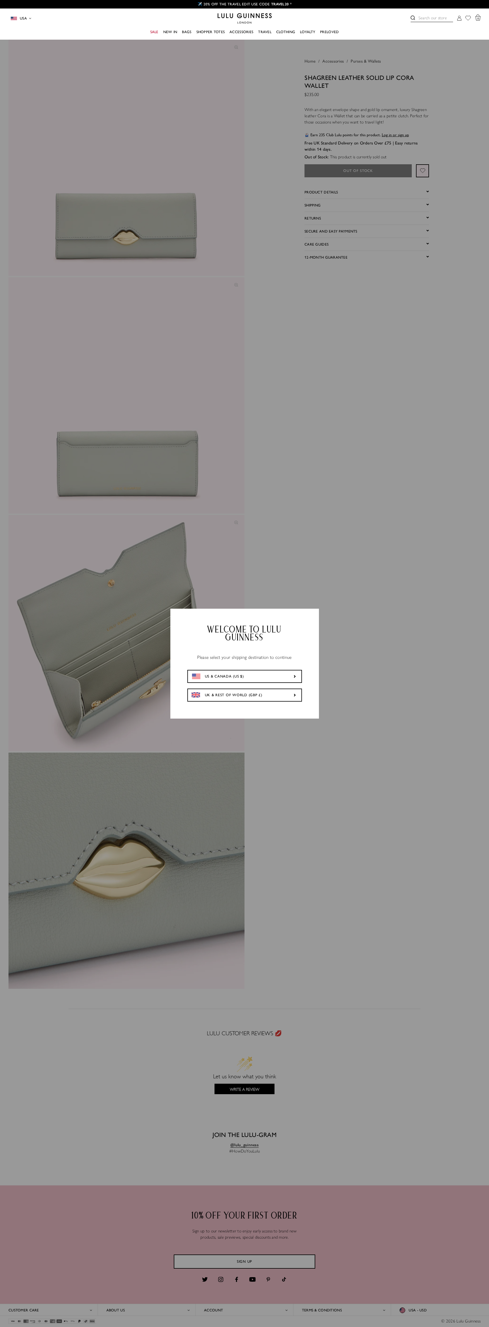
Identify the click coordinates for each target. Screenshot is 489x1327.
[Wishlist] (468, 18)
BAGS (186, 32)
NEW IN (170, 32)
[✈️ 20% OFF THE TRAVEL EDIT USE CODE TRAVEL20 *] (244, 4)
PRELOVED (329, 32)
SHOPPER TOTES (210, 32)
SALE (154, 32)
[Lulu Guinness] (245, 18)
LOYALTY (307, 32)
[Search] (413, 18)
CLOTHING (285, 32)
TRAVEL (264, 32)
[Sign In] (459, 18)
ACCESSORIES (241, 32)
